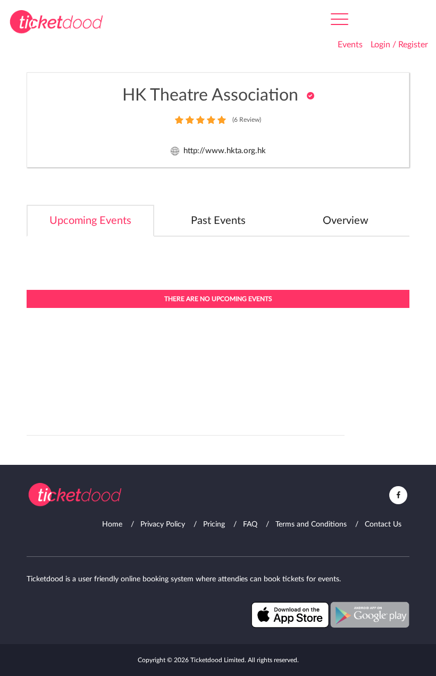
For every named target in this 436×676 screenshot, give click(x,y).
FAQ (250, 524)
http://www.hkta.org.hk (224, 151)
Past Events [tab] (218, 220)
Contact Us (383, 524)
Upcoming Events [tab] (90, 220)
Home (112, 524)
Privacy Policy (162, 524)
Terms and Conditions (311, 524)
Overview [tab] (345, 220)
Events (350, 44)
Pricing (214, 524)
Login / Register (399, 44)
